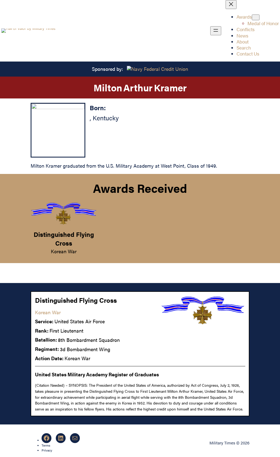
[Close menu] (231, 4)
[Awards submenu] (255, 17)
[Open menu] (215, 30)
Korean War (64, 251)
